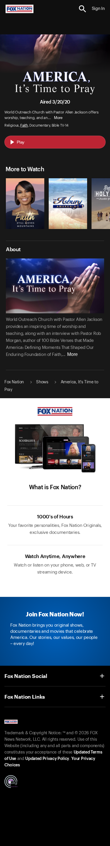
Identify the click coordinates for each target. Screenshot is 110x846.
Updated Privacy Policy (47, 759)
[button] (82, 9)
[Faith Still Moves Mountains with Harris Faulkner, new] (25, 227)
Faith (24, 125)
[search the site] (82, 9)
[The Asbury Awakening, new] (68, 227)
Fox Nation (14, 382)
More (58, 118)
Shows (42, 382)
